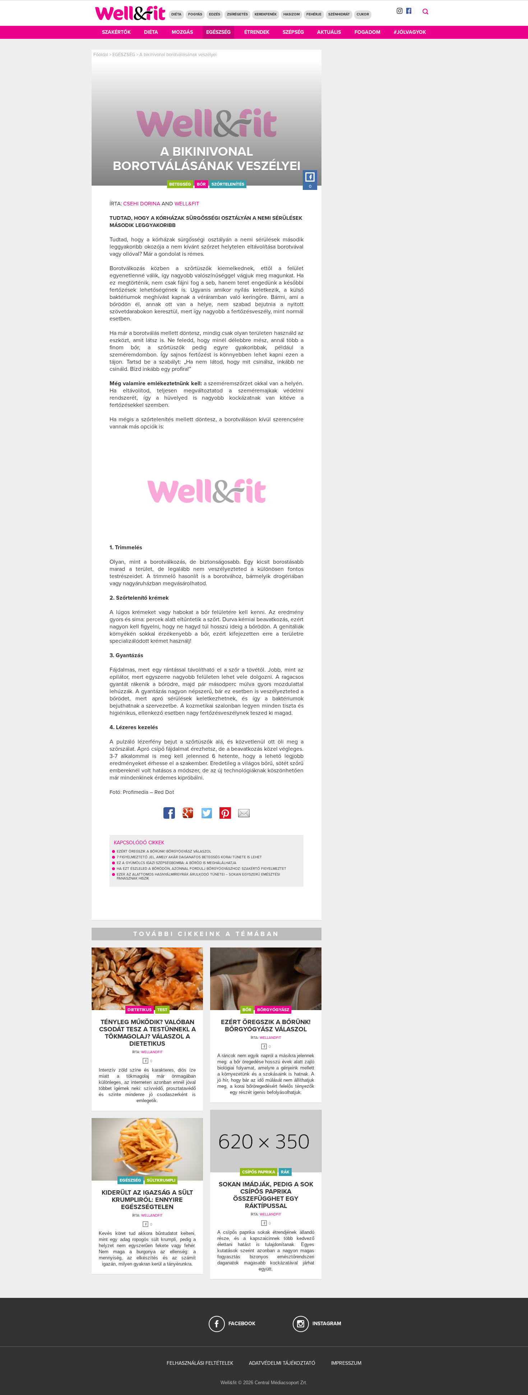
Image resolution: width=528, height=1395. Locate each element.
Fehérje (313, 14)
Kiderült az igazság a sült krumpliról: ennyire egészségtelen (147, 1200)
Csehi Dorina (141, 203)
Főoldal (100, 55)
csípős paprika (258, 1171)
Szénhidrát (339, 14)
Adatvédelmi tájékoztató (282, 1363)
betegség (180, 184)
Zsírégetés (237, 14)
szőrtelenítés (228, 184)
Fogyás (195, 14)
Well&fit (187, 203)
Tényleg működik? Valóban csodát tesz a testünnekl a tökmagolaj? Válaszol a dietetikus (147, 1032)
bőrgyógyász (273, 1009)
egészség (130, 1180)
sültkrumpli (161, 1180)
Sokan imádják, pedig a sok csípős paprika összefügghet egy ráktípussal (266, 1194)
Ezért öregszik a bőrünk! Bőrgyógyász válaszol (266, 1025)
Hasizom (291, 14)
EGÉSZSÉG (123, 55)
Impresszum (346, 1363)
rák (285, 1171)
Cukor (363, 14)
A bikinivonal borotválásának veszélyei (178, 55)
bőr (201, 184)
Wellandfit (152, 1052)
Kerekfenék (266, 14)
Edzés (214, 14)
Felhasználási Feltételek (200, 1363)
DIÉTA (176, 14)
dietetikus (140, 1009)
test (162, 1009)
